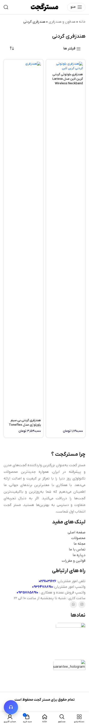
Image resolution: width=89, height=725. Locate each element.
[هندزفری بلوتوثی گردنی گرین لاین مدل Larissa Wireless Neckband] (65, 66)
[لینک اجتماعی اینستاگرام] (81, 604)
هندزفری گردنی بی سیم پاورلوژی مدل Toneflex (25, 422)
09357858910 (27, 592)
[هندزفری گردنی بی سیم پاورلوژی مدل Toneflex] (23, 239)
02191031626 (47, 581)
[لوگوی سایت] (44, 6)
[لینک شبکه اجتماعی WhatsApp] (73, 604)
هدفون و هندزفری (62, 21)
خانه (82, 21)
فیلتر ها (69, 49)
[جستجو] (6, 7)
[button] (11, 707)
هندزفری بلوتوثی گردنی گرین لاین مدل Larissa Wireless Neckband (67, 78)
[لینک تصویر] (70, 639)
